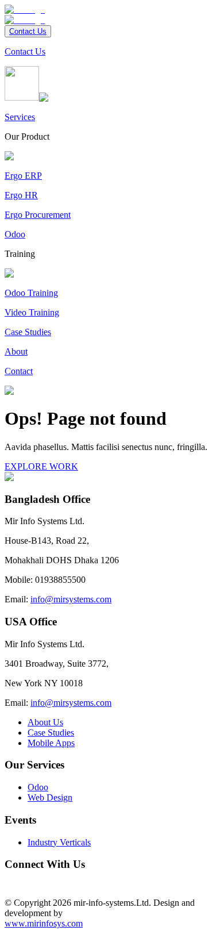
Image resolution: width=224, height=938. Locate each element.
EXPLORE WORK (41, 466)
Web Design (50, 797)
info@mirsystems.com (70, 599)
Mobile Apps (51, 743)
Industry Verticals (59, 842)
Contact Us (28, 31)
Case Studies (51, 732)
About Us (45, 722)
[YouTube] (27, 883)
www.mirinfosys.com (44, 923)
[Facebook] (9, 883)
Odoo (38, 787)
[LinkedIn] (18, 883)
